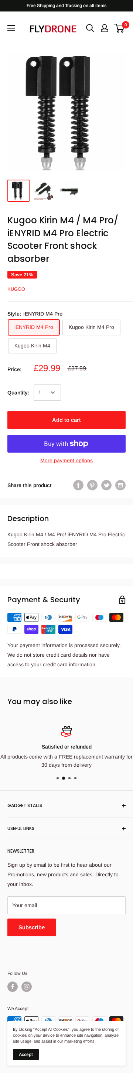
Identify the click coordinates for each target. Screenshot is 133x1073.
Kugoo (16, 289)
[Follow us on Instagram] (26, 987)
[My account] (104, 28)
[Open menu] (11, 28)
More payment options (66, 460)
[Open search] (90, 28)
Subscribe (31, 927)
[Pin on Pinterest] (92, 485)
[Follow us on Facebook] (12, 987)
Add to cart (66, 420)
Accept (26, 1054)
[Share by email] (120, 485)
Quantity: (18, 393)
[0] (119, 28)
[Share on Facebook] (78, 485)
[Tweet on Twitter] (106, 485)
